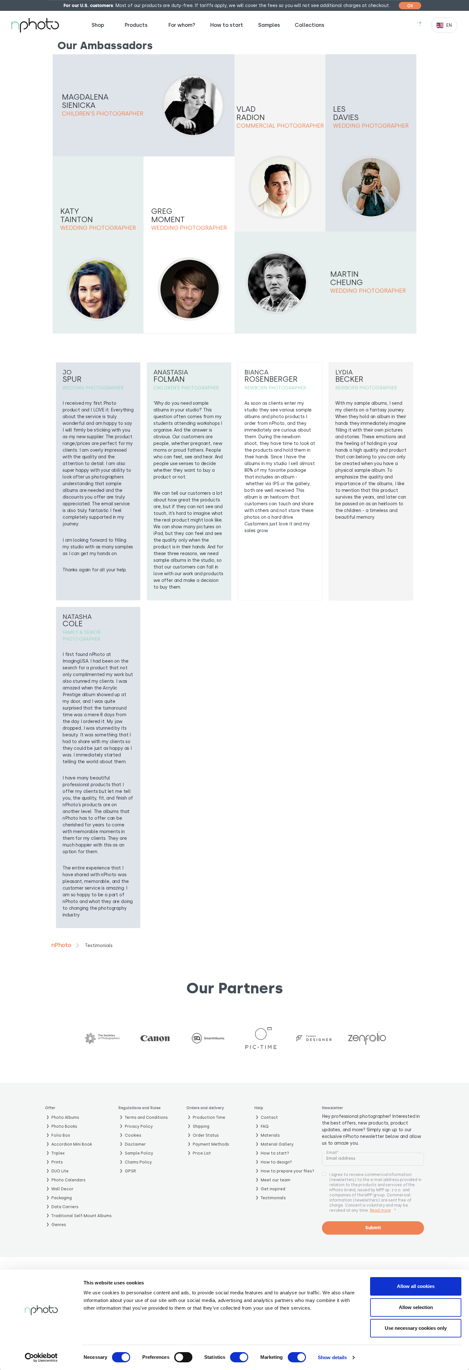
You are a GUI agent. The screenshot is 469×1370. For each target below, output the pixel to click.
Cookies (133, 1135)
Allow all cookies (416, 1286)
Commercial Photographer (280, 125)
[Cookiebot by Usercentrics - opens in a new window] (41, 1357)
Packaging (61, 1197)
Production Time (209, 1117)
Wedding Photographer (371, 125)
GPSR (130, 1171)
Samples (269, 25)
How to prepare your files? (287, 1171)
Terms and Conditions (146, 1117)
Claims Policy (138, 1162)
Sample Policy (139, 1153)
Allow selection (416, 1307)
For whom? (181, 25)
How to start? (275, 1153)
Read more (380, 1210)
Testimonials (273, 1197)
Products (136, 25)
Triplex (58, 1153)
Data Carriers (64, 1206)
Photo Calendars (68, 1180)
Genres (58, 1224)
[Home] (35, 25)
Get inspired (273, 1188)
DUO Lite (60, 1171)
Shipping (201, 1126)
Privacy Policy (139, 1126)
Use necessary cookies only (416, 1328)
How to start (226, 25)
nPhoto (61, 945)
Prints (57, 1162)
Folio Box (60, 1135)
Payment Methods (211, 1144)
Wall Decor (62, 1188)
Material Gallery (277, 1144)
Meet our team (275, 1180)
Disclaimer (135, 1144)
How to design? (276, 1162)
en (449, 25)
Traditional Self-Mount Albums (81, 1215)
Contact (269, 1117)
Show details (332, 1357)
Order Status (206, 1135)
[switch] (183, 1357)
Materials (270, 1135)
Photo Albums (65, 1117)
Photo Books (64, 1126)
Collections (309, 25)
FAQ (265, 1126)
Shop (98, 25)
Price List (202, 1153)
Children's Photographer (102, 113)
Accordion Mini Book (71, 1144)
